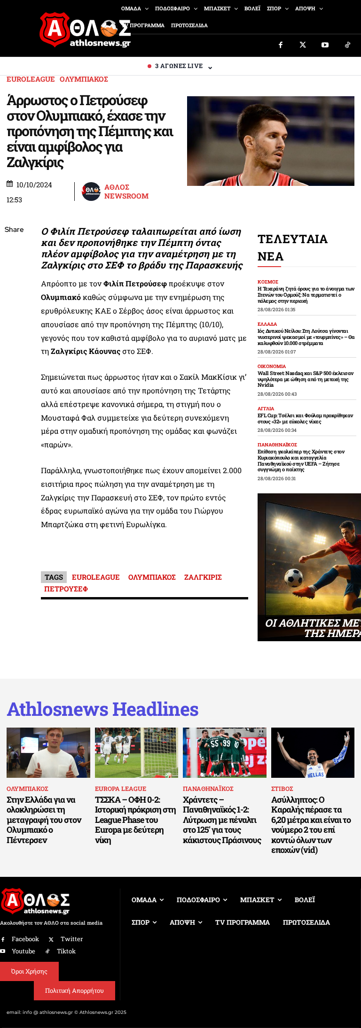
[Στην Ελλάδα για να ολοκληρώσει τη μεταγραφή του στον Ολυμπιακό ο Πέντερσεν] (48, 753)
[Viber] (14, 318)
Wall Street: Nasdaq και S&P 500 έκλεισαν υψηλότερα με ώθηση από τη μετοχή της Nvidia (305, 378)
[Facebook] (281, 45)
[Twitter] (303, 45)
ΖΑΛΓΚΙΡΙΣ (203, 577)
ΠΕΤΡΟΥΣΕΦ (66, 588)
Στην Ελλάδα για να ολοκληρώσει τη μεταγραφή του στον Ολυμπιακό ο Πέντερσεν (44, 819)
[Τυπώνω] (14, 385)
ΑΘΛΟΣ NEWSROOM (126, 192)
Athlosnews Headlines (102, 709)
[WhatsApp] (14, 296)
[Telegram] (14, 340)
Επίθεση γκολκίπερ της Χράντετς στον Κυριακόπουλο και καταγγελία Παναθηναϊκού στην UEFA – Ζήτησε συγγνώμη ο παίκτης (301, 460)
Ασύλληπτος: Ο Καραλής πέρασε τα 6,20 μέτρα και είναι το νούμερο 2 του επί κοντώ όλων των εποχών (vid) (311, 825)
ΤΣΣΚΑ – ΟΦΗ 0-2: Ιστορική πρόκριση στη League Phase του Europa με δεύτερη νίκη (135, 819)
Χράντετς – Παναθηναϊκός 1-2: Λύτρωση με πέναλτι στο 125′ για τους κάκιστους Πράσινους (222, 819)
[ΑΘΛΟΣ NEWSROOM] (92, 191)
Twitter (72, 939)
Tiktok (66, 951)
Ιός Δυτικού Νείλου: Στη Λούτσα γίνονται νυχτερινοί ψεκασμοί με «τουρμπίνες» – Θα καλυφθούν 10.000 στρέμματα (306, 336)
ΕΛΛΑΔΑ (267, 324)
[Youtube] (325, 45)
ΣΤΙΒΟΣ (282, 788)
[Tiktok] (348, 45)
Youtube (23, 951)
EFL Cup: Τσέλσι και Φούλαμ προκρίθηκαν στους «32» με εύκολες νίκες (305, 418)
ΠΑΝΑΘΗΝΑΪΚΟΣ (277, 445)
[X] (14, 274)
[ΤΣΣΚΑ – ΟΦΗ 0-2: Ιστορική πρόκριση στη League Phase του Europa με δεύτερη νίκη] (137, 753)
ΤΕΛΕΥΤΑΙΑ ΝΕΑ (293, 247)
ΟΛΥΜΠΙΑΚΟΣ (84, 79)
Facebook (25, 939)
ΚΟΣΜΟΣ (268, 282)
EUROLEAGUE (31, 79)
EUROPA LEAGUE (120, 788)
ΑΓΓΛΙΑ (266, 409)
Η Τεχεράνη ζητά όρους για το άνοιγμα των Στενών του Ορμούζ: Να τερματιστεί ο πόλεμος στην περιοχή (306, 294)
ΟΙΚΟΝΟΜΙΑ (272, 366)
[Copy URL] (14, 362)
